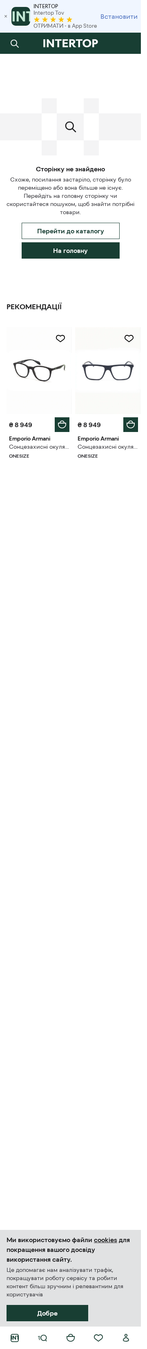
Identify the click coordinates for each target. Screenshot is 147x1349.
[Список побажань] (98, 1338)
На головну (70, 250)
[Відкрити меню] (42, 1338)
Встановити (119, 16)
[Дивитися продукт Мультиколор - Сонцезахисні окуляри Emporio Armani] (39, 370)
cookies (105, 1239)
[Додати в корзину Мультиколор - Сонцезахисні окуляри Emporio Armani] (62, 424)
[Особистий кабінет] (126, 1338)
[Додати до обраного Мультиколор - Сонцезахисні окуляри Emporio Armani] (60, 338)
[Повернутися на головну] (70, 43)
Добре (47, 1313)
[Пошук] (15, 43)
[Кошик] (70, 1338)
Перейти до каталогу (70, 231)
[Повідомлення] (126, 43)
